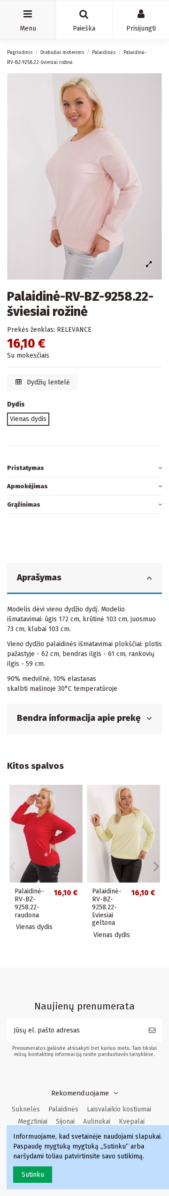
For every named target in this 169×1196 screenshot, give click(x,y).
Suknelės (26, 1109)
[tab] (84, 468)
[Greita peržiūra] (76, 799)
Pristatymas (25, 467)
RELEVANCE (74, 330)
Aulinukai (96, 1122)
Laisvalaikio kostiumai (119, 1109)
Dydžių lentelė (47, 382)
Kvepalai (132, 1122)
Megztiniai (32, 1122)
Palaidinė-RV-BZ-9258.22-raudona (29, 903)
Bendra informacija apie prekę (78, 718)
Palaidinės (63, 1109)
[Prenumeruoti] (152, 1030)
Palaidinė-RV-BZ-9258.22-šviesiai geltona (107, 907)
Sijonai (65, 1122)
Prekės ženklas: (31, 330)
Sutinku (33, 1175)
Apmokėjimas (27, 486)
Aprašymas (39, 577)
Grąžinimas (23, 504)
